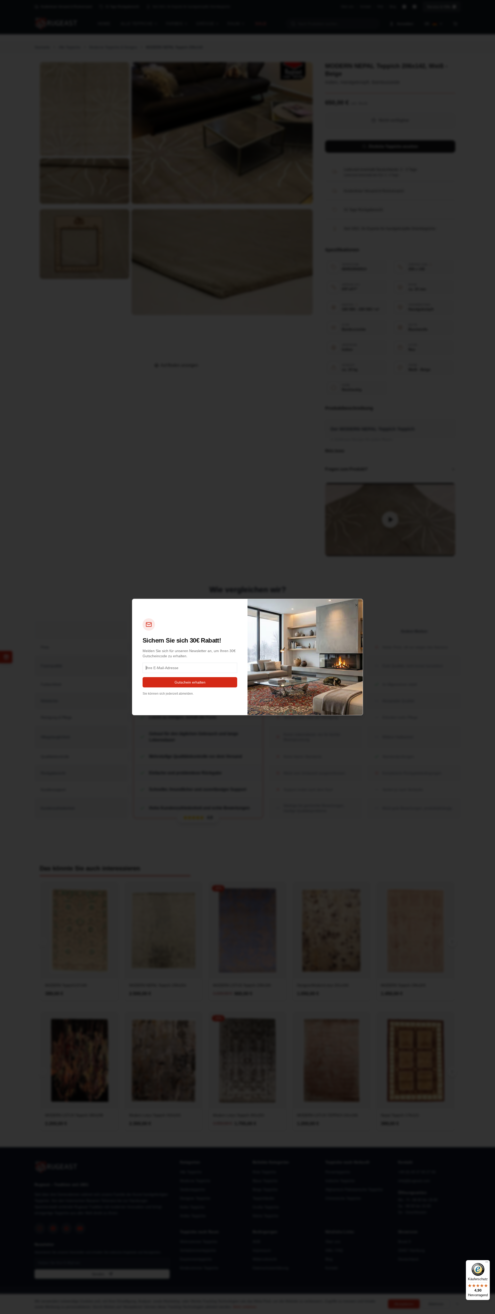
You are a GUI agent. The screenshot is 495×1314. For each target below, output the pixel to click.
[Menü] (487, 1263)
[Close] (356, 605)
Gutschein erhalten (190, 682)
